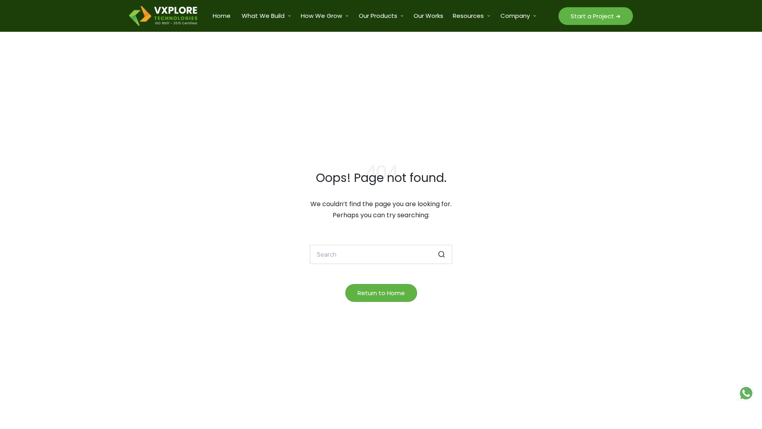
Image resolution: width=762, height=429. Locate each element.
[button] (595, 16)
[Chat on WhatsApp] (746, 393)
